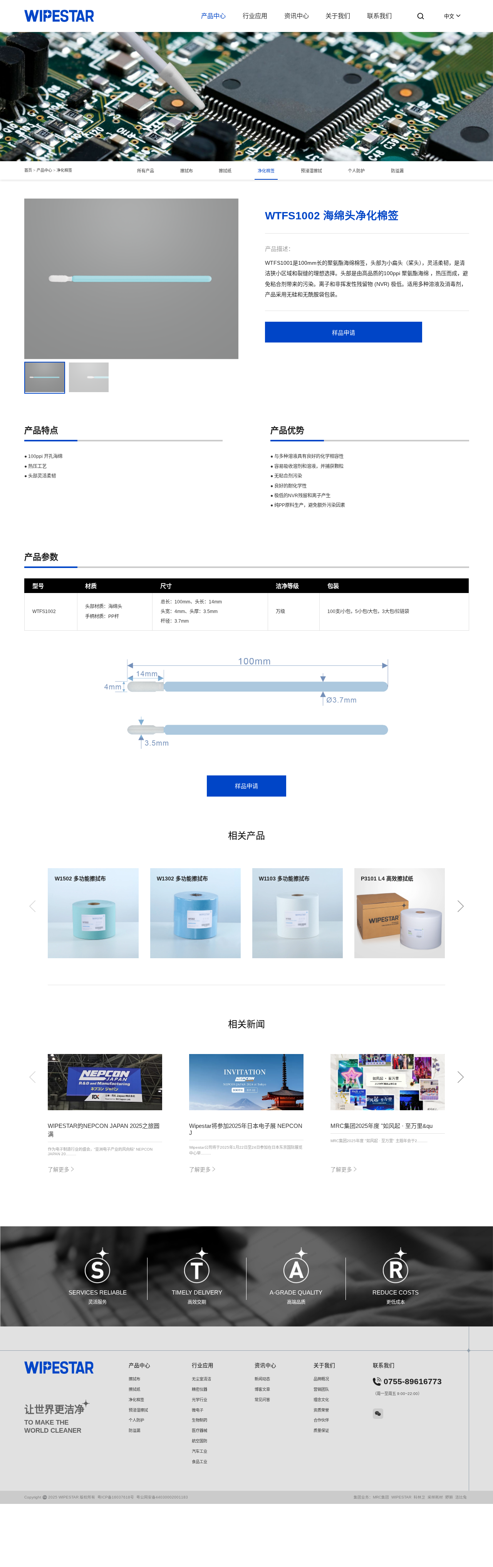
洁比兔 (461, 1497)
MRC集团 (381, 1497)
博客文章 (262, 1389)
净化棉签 (64, 171)
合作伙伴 (321, 1420)
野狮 (449, 1497)
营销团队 (321, 1389)
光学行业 (199, 1400)
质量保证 (321, 1430)
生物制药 (199, 1420)
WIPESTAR (401, 1497)
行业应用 (255, 15)
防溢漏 (397, 171)
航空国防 (199, 1441)
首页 (28, 171)
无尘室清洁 (201, 1379)
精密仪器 (199, 1389)
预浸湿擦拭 (311, 171)
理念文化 (321, 1400)
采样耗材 (435, 1497)
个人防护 (356, 171)
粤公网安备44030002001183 (162, 1497)
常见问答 (262, 1400)
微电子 (197, 1410)
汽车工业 (199, 1451)
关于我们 (337, 15)
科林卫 (419, 1497)
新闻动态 (262, 1379)
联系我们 (379, 15)
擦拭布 (186, 171)
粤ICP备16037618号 (115, 1497)
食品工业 (199, 1462)
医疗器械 (199, 1430)
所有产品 (145, 171)
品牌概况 (321, 1379)
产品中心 (213, 15)
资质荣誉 (321, 1410)
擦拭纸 (225, 171)
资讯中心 (296, 15)
